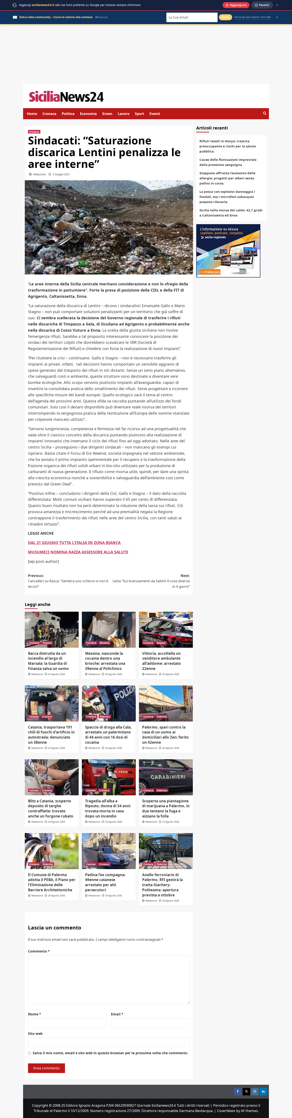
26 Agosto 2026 (56, 674)
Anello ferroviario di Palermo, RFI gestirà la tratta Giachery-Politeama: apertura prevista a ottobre (162, 884)
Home (32, 113)
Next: (151, 581)
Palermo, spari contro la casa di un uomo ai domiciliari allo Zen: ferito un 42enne (165, 735)
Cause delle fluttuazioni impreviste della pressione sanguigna (228, 162)
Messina (104, 642)
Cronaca (49, 113)
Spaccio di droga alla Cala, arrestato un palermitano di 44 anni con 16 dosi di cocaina (108, 735)
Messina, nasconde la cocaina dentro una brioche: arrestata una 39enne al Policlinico (105, 661)
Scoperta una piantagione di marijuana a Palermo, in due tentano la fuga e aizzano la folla (166, 809)
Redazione (39, 174)
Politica (68, 113)
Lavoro (124, 113)
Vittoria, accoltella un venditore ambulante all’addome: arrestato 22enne (161, 661)
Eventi (154, 113)
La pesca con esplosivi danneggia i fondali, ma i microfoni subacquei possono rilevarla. (227, 196)
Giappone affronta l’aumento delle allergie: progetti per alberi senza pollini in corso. (227, 178)
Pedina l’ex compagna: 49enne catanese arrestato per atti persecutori (105, 882)
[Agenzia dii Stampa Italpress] (228, 250)
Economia (88, 113)
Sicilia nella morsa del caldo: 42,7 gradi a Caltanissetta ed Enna (231, 212)
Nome (34, 1014)
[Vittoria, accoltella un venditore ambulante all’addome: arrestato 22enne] (166, 630)
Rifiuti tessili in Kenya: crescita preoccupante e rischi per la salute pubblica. (227, 146)
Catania (33, 716)
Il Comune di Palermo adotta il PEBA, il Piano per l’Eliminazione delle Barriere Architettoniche (51, 882)
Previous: (68, 581)
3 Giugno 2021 (61, 174)
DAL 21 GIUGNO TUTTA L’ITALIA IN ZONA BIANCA (74, 542)
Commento (39, 951)
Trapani (47, 642)
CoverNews (226, 1110)
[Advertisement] (146, 54)
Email (117, 1014)
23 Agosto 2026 (113, 821)
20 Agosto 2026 (56, 895)
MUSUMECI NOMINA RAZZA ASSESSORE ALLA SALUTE (78, 552)
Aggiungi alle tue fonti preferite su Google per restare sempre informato (80, 5)
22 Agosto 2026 (170, 821)
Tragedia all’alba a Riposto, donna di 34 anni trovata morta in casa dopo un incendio (107, 809)
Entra (225, 17)
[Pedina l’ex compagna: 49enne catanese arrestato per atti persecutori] (109, 851)
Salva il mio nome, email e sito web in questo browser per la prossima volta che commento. (110, 1053)
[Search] (264, 113)
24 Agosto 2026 (56, 821)
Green (107, 113)
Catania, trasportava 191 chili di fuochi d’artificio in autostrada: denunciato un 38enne (51, 735)
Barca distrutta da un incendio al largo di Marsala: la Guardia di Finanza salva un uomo (48, 661)
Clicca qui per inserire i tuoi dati (252, 17)
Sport (139, 113)
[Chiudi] (277, 5)
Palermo (105, 716)
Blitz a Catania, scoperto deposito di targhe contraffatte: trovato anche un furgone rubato (50, 809)
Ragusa (161, 642)
